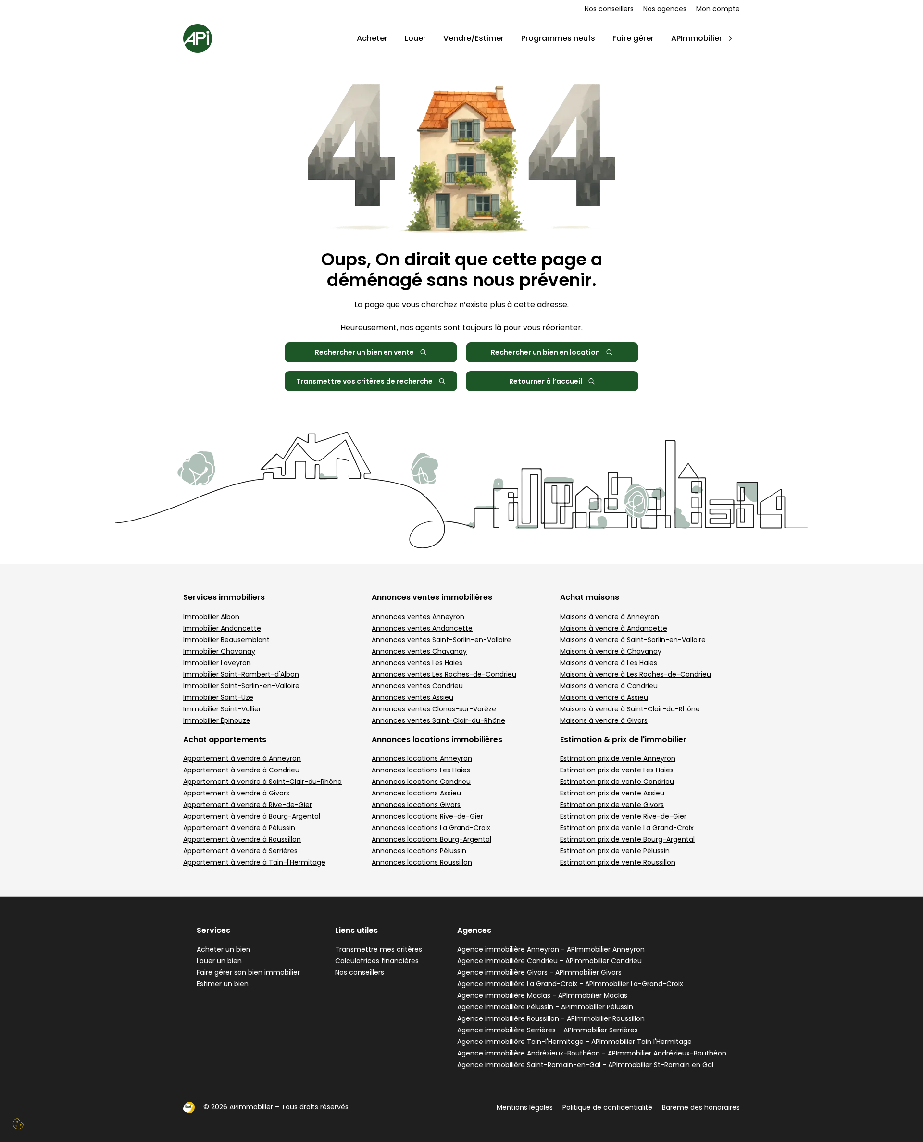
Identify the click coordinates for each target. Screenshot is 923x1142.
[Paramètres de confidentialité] (18, 1124)
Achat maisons (589, 597)
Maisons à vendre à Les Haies (608, 663)
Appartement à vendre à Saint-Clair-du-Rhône (262, 781)
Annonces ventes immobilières (432, 597)
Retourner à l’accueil (545, 381)
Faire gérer (633, 38)
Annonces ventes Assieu (412, 697)
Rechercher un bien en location (545, 352)
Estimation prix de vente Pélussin (615, 851)
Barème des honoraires (701, 1107)
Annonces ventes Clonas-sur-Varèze (434, 709)
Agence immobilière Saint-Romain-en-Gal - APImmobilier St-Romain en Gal (585, 1064)
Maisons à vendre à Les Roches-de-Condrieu (635, 674)
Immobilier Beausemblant (226, 640)
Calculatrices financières (377, 961)
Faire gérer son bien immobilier (248, 972)
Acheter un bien (223, 949)
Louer (415, 38)
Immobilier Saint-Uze (218, 697)
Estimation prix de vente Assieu (612, 793)
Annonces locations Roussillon (422, 862)
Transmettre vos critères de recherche (364, 381)
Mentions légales (525, 1107)
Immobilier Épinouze (216, 720)
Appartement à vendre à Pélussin (239, 827)
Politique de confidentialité (607, 1107)
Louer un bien (219, 961)
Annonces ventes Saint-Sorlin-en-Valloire (441, 640)
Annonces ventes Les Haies (417, 663)
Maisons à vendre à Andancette (613, 628)
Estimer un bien (223, 984)
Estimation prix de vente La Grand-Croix (627, 827)
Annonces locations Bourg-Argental (431, 839)
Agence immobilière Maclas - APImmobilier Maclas (542, 995)
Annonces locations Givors (416, 804)
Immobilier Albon (211, 616)
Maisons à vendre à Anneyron (609, 616)
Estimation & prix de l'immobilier (623, 739)
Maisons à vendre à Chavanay (610, 651)
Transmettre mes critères (378, 949)
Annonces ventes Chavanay (419, 651)
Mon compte (718, 8)
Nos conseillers (609, 8)
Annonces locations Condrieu (421, 781)
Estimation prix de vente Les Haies (617, 770)
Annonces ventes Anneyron (418, 616)
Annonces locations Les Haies (421, 770)
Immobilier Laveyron (217, 663)
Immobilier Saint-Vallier (222, 709)
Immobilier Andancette (222, 628)
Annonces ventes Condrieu (417, 686)
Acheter (372, 38)
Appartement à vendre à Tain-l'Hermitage (254, 862)
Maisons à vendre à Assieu (604, 697)
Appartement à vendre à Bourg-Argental (251, 816)
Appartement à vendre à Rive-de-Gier (247, 804)
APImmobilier (696, 38)
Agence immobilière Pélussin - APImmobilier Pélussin (545, 1007)
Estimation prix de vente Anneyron (617, 758)
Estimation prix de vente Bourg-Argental (627, 839)
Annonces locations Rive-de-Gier (427, 816)
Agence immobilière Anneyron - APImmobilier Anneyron (551, 949)
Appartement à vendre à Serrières (240, 851)
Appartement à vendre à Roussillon (242, 839)
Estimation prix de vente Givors (612, 804)
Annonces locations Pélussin (419, 851)
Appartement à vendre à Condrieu (241, 770)
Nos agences (664, 8)
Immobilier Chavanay (219, 651)
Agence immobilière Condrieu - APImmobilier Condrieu (549, 961)
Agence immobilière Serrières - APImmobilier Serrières (547, 1030)
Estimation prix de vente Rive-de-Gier (623, 816)
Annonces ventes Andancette (422, 628)
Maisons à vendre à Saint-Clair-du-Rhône (630, 709)
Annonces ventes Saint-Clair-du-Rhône (438, 720)
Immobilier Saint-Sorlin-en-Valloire (241, 686)
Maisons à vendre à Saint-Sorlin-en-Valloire (633, 640)
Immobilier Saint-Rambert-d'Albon (241, 674)
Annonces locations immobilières (437, 739)
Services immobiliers (224, 597)
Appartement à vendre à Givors (236, 793)
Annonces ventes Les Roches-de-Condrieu (444, 674)
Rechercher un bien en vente (364, 352)
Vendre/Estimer (473, 38)
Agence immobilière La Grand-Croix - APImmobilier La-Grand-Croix (570, 984)
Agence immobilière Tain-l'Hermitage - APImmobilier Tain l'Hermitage (574, 1041)
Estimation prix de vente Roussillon (617, 862)
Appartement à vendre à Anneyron (242, 758)
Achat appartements (224, 739)
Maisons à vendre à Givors (604, 720)
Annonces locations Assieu (416, 793)
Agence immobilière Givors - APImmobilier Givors (539, 972)
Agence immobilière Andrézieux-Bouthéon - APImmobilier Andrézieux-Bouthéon (591, 1053)
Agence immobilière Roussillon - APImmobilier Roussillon (551, 1018)
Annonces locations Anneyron (422, 758)
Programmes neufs (558, 38)
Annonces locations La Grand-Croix (431, 827)
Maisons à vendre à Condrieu (609, 686)
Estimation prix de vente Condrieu (617, 781)
